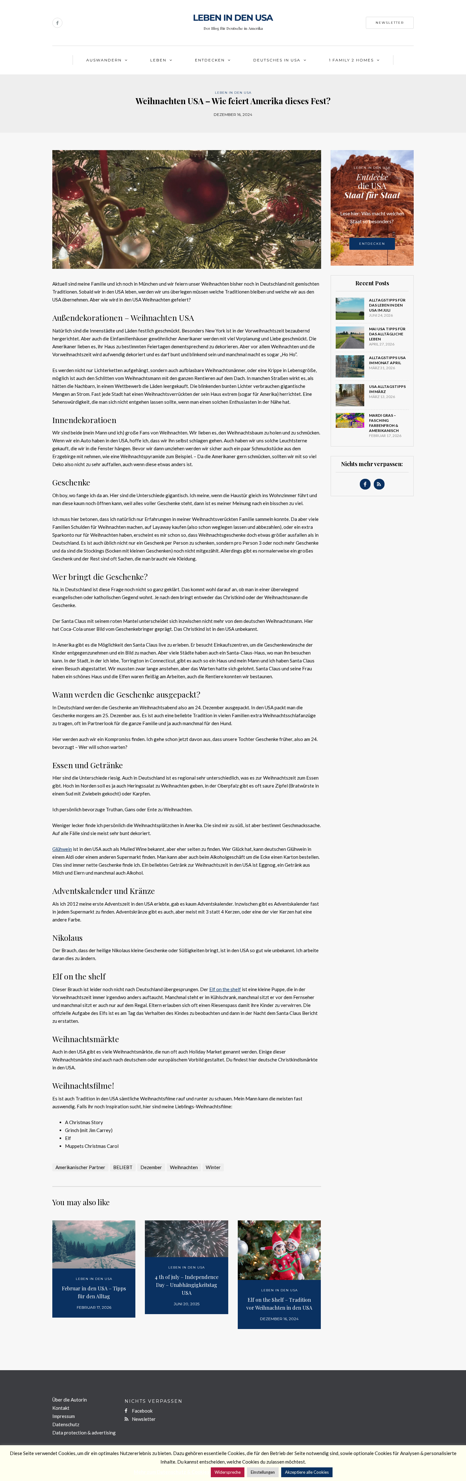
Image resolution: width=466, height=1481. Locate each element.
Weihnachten (184, 1167)
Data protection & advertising (84, 1432)
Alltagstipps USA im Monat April (387, 360)
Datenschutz (65, 1424)
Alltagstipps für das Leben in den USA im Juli (387, 305)
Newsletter (390, 23)
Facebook (141, 1411)
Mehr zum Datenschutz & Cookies (171, 1472)
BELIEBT (123, 1167)
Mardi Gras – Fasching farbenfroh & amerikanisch (384, 423)
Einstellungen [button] (263, 1472)
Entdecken (210, 60)
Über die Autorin (69, 1399)
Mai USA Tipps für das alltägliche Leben (387, 333)
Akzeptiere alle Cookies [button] (307, 1472)
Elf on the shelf (225, 989)
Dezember (151, 1167)
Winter (213, 1167)
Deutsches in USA (277, 60)
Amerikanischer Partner (80, 1167)
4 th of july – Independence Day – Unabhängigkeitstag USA (186, 1285)
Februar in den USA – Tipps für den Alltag (94, 1292)
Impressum (63, 1416)
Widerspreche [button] (228, 1472)
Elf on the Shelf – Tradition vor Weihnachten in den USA (279, 1303)
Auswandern (104, 60)
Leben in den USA (233, 93)
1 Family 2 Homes (351, 60)
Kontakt (60, 1408)
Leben (158, 60)
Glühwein (62, 849)
